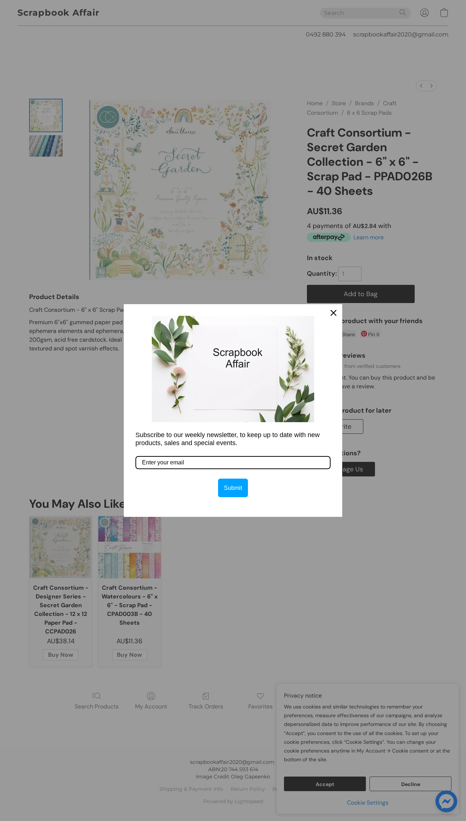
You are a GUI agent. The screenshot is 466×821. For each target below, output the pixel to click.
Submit (233, 488)
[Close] (333, 313)
